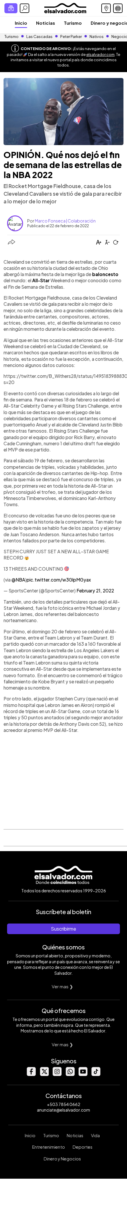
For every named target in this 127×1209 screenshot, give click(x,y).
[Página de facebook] (31, 1074)
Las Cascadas (39, 36)
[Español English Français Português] (118, 8)
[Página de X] (44, 1074)
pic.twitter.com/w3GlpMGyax (59, 579)
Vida (95, 1135)
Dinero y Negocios (62, 1158)
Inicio (21, 23)
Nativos (96, 36)
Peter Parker (71, 36)
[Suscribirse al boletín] (10, 8)
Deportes (82, 1147)
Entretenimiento (48, 1147)
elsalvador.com (100, 54)
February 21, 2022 (95, 590)
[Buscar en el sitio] (24, 8)
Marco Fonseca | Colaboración (65, 220)
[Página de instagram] (57, 1074)
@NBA (18, 579)
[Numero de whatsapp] (70, 1074)
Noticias (45, 23)
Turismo (73, 23)
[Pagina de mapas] (106, 8)
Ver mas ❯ (62, 986)
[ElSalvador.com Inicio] (65, 7)
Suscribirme (63, 929)
